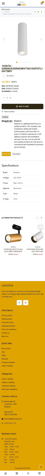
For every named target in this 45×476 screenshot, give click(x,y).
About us (5, 336)
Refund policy (7, 319)
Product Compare (8, 362)
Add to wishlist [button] (9, 111)
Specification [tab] (6, 154)
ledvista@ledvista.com (13, 419)
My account (6, 348)
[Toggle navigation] (3, 3)
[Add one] (10, 97)
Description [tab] (16, 154)
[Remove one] (4, 97)
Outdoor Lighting (8, 382)
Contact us (6, 333)
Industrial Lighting (8, 386)
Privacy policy (7, 315)
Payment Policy (8, 322)
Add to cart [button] (24, 106)
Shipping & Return (8, 326)
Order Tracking (7, 366)
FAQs (4, 355)
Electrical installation (9, 389)
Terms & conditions (9, 329)
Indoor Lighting (7, 379)
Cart (3, 352)
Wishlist (5, 359)
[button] (4, 39)
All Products (6, 9)
